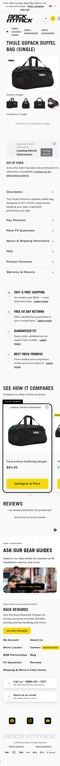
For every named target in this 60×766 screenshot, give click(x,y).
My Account (11, 640)
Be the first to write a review (30, 517)
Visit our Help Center (30, 587)
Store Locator (12, 648)
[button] (30, 517)
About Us (36, 640)
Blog (33, 655)
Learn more (41, 301)
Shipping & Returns (16, 670)
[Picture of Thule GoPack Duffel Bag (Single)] (33, 73)
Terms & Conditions (43, 746)
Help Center (38, 670)
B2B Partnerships (15, 655)
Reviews (35, 663)
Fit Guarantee (12, 663)
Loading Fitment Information (26, 145)
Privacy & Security (16, 746)
